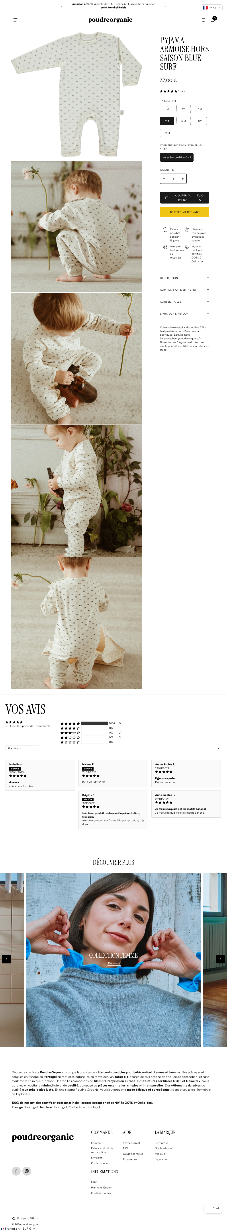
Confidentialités (101, 1193)
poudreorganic (31, 1224)
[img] (40, 776)
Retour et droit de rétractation (102, 1150)
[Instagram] (26, 1171)
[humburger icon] (16, 20)
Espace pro (130, 1159)
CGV (94, 1182)
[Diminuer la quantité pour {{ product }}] (164, 179)
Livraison (97, 1157)
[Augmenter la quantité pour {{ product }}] (182, 179)
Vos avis (160, 1153)
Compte (96, 1143)
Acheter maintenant (185, 212)
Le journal (161, 1159)
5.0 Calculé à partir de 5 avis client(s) (28, 726)
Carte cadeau (99, 1163)
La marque (161, 1143)
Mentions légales (101, 1187)
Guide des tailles (133, 1153)
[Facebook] (16, 1171)
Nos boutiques (163, 1148)
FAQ (125, 1148)
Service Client (131, 1143)
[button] (61, 6)
